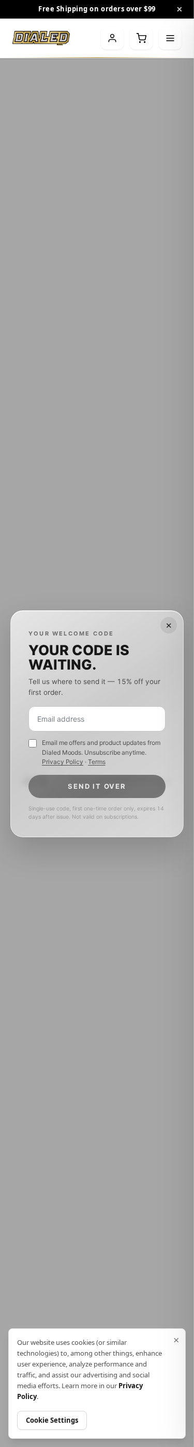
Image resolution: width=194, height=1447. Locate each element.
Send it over (97, 786)
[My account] (112, 38)
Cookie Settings (52, 1420)
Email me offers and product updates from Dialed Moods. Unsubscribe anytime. (101, 752)
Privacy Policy (62, 762)
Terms (97, 762)
